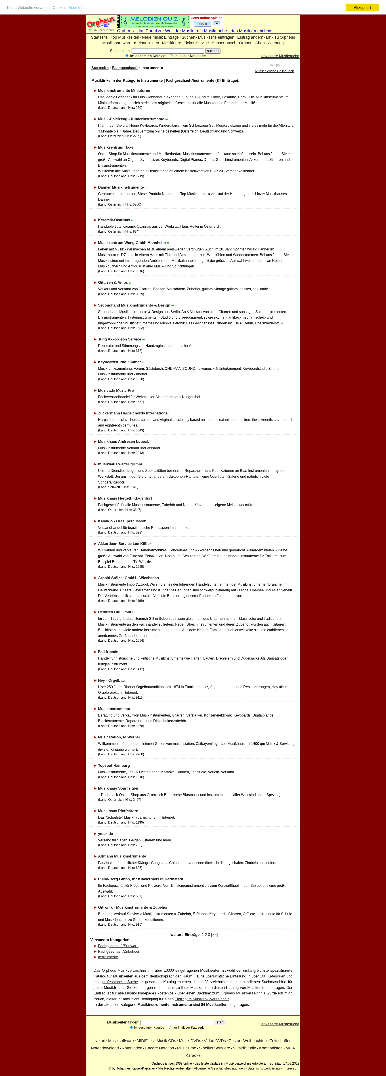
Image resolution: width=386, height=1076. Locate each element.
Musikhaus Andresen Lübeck (123, 441)
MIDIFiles (145, 1040)
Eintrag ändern (250, 37)
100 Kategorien (272, 976)
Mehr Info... (78, 7)
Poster (234, 1040)
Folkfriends (108, 652)
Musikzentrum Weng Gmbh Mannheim (132, 243)
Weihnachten (255, 1040)
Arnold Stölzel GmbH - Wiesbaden (128, 578)
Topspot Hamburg (114, 765)
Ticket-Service (196, 43)
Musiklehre (171, 43)
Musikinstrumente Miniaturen (124, 90)
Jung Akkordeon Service (119, 339)
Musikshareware (116, 43)
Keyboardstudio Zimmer (119, 362)
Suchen (188, 37)
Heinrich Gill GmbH (115, 612)
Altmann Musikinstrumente (122, 856)
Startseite (99, 37)
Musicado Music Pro (116, 390)
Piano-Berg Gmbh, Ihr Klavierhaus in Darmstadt (140, 879)
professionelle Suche (120, 982)
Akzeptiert (362, 7)
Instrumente (108, 957)
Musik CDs (166, 1040)
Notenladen (132, 1048)
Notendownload (105, 1048)
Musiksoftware (121, 1040)
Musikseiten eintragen (265, 988)
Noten (99, 1040)
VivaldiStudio (244, 1048)
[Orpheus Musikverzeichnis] (101, 27)
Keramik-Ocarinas (114, 220)
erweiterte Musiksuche (280, 56)
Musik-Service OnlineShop (274, 71)
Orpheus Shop (252, 43)
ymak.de (105, 834)
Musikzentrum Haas (115, 147)
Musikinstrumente (114, 709)
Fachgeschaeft (125, 68)
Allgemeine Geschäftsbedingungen (219, 1068)
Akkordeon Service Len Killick (124, 544)
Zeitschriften (281, 1040)
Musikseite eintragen (216, 37)
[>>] (214, 935)
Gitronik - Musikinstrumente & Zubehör (133, 907)
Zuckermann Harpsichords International (133, 413)
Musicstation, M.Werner (119, 737)
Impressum (291, 1068)
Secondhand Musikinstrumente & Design (134, 305)
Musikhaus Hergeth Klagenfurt (125, 498)
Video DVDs (215, 1040)
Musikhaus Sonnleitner (118, 788)
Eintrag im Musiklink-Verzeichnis (202, 999)
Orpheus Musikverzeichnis (124, 970)
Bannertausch (224, 43)
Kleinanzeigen (146, 43)
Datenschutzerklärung (264, 1068)
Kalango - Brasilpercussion (122, 521)
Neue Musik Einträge (160, 37)
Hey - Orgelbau (111, 680)
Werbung (276, 43)
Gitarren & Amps (113, 282)
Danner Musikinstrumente (121, 187)
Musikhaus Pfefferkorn (118, 811)
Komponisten (271, 1048)
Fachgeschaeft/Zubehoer (118, 951)
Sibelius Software (214, 1048)
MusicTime (186, 1048)
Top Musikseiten (125, 37)
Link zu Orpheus (280, 37)
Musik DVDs (190, 1040)
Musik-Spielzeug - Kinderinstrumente (131, 119)
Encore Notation (159, 1048)
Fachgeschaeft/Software (118, 946)
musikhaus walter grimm (120, 464)
